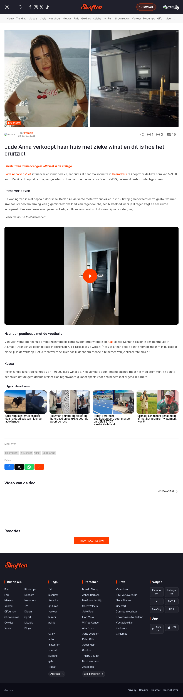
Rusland (53, 655)
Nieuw (10, 18)
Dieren (28, 611)
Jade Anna (49, 452)
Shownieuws (122, 18)
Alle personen (92, 673)
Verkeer (136, 18)
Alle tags (55, 673)
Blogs (27, 628)
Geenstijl (121, 606)
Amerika (53, 600)
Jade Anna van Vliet (17, 174)
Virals (43, 18)
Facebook (156, 592)
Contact (155, 690)
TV (26, 606)
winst (37, 452)
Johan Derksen (91, 595)
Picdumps (149, 18)
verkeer (52, 611)
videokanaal (166, 491)
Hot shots (54, 18)
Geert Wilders (90, 606)
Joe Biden (88, 666)
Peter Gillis (88, 639)
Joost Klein (88, 644)
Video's (33, 18)
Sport (27, 617)
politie (51, 622)
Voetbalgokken (124, 622)
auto (51, 639)
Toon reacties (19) (92, 540)
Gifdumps (10, 611)
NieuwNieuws (124, 600)
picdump (53, 595)
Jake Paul (87, 611)
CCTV (51, 633)
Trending (21, 18)
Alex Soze (88, 628)
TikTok (52, 666)
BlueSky (156, 609)
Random (29, 595)
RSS (171, 609)
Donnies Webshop (126, 611)
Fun (110, 18)
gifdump (53, 606)
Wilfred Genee (90, 622)
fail (50, 589)
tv (104, 18)
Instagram (54, 644)
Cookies (144, 690)
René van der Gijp (92, 600)
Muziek (28, 622)
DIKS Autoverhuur (126, 595)
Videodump (122, 589)
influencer (26, 452)
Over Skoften (171, 690)
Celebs (97, 18)
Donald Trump (90, 589)
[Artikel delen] (142, 134)
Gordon (86, 650)
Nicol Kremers (90, 661)
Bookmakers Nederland (129, 617)
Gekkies (86, 18)
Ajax (110, 342)
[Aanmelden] (170, 7)
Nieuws (67, 18)
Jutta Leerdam (90, 633)
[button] (20, 7)
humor (52, 617)
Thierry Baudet (90, 655)
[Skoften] (16, 565)
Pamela (28, 132)
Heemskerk (119, 174)
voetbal (52, 650)
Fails (76, 18)
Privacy (131, 690)
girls (50, 661)
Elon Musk (88, 617)
